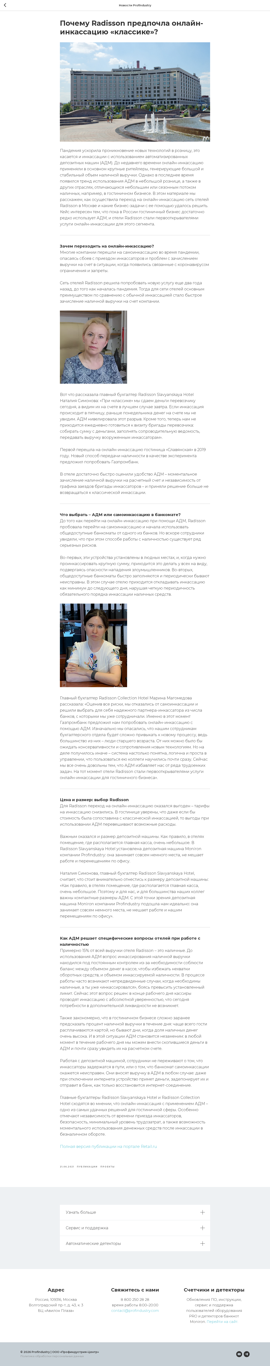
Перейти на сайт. (222, 1322)
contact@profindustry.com (135, 1311)
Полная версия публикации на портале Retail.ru (108, 1146)
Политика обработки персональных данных (52, 1356)
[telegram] (247, 1354)
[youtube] (239, 1354)
